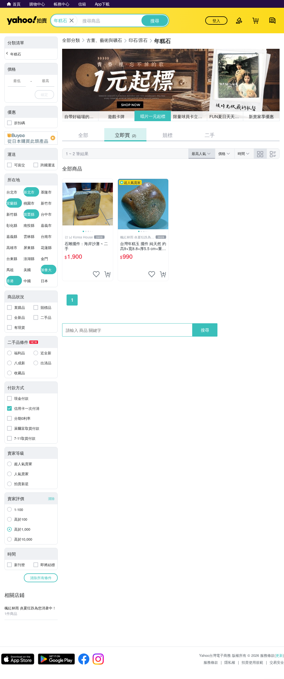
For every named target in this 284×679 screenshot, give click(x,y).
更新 (279, 655)
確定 (44, 94)
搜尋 (205, 330)
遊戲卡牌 (116, 116)
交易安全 (277, 662)
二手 (210, 134)
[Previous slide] (66, 204)
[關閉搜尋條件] (71, 20)
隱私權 (229, 662)
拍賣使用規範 (252, 662)
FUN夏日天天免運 (226, 116)
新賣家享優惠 (261, 116)
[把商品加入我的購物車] (107, 274)
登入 (216, 20)
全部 (83, 134)
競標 (168, 134)
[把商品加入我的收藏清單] (96, 274)
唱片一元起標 (152, 116)
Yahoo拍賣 (27, 20)
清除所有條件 (41, 577)
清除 (51, 498)
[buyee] (31, 138)
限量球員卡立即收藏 (190, 116)
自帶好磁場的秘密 (81, 116)
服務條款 (211, 662)
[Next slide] (109, 204)
